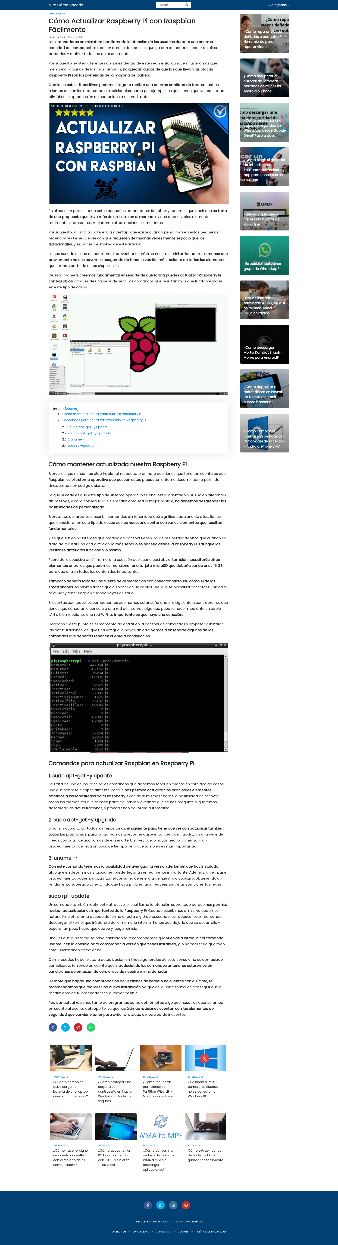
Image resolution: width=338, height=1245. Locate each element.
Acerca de (119, 1231)
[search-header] (186, 5)
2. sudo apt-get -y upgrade (89, 433)
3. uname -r (76, 439)
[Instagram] (173, 1205)
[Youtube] (186, 1205)
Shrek (62, 37)
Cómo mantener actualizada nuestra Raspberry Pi (102, 414)
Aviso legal (141, 1231)
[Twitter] (160, 1205)
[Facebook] (148, 1205)
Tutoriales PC (58, 13)
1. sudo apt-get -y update (87, 427)
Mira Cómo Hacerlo (66, 4)
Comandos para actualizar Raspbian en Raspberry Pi (104, 420)
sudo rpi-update (80, 445)
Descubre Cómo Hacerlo (152, 1221)
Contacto (163, 1231)
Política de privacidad (211, 1231)
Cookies (183, 1231)
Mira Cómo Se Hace (189, 1221)
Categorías (278, 5)
